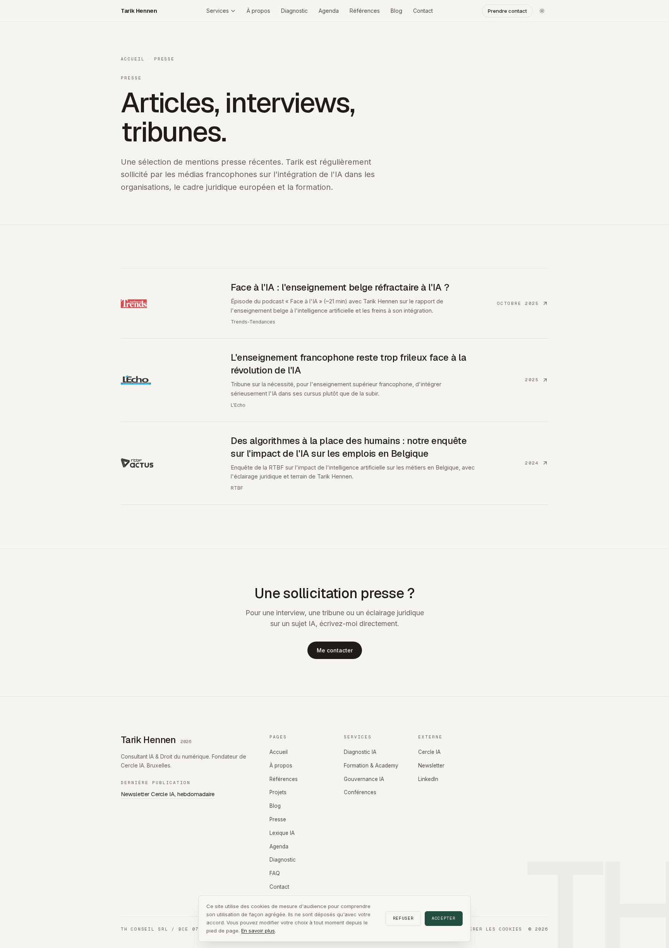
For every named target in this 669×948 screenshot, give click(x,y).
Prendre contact (507, 11)
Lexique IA (282, 833)
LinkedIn (428, 779)
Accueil (132, 59)
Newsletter (431, 765)
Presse (277, 819)
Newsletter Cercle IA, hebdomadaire (167, 794)
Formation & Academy (371, 765)
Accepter (443, 918)
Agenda (329, 10)
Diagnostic (294, 10)
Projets (277, 792)
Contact (423, 10)
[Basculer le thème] (542, 11)
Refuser (403, 918)
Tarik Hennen (139, 10)
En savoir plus (258, 930)
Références (365, 10)
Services (217, 10)
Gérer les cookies (494, 929)
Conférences (360, 792)
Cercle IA (429, 752)
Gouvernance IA (364, 779)
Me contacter (335, 650)
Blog (396, 10)
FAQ (274, 873)
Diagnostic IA (360, 752)
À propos (258, 10)
